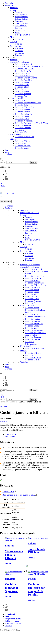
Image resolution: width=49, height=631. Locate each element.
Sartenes (18, 12)
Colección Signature (23, 125)
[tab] (27, 434)
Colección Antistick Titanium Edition (29, 66)
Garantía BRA (8, 492)
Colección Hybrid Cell (24, 114)
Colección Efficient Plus (24, 75)
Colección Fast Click (23, 80)
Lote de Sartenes (21, 19)
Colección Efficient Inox (25, 107)
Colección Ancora (22, 100)
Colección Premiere (23, 94)
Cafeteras (18, 44)
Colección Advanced (23, 64)
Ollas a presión (21, 14)
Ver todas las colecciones (30, 265)
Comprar (4, 421)
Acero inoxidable (17, 98)
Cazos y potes (20, 30)
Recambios (19, 55)
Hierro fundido (16, 134)
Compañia (9, 206)
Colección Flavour (22, 112)
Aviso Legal (10, 614)
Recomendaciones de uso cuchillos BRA (19, 495)
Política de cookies (12, 621)
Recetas (8, 150)
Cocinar (13, 10)
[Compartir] (35, 3)
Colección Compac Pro (24, 69)
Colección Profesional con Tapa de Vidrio (31, 123)
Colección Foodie (22, 82)
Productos (9, 208)
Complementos (16, 46)
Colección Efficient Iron (24, 137)
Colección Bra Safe (23, 146)
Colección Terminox (23, 128)
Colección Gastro (22, 85)
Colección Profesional (24, 121)
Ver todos (14, 8)
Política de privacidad (13, 623)
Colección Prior (21, 96)
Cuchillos (19, 51)
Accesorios (19, 53)
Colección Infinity (22, 87)
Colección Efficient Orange (26, 78)
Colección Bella (21, 105)
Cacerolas (19, 21)
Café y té (13, 41)
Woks (17, 32)
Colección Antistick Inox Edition (28, 103)
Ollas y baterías (21, 26)
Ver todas (13, 60)
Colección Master (22, 118)
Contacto (8, 155)
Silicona (13, 139)
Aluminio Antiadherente (19, 62)
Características (10, 434)
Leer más (8, 563)
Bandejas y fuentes (22, 35)
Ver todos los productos (29, 213)
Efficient (4, 402)
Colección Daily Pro (23, 71)
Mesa (12, 37)
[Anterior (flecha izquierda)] (4, 315)
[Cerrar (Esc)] (40, 3)
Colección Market (22, 91)
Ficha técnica (10, 437)
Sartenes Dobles (21, 17)
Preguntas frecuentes (13, 619)
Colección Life (21, 89)
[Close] (1, 373)
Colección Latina (22, 116)
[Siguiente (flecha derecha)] (44, 315)
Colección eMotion (22, 109)
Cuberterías (19, 130)
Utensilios (19, 48)
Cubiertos (19, 39)
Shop (7, 152)
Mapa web (9, 616)
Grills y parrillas (21, 23)
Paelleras (18, 28)
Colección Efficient (22, 73)
